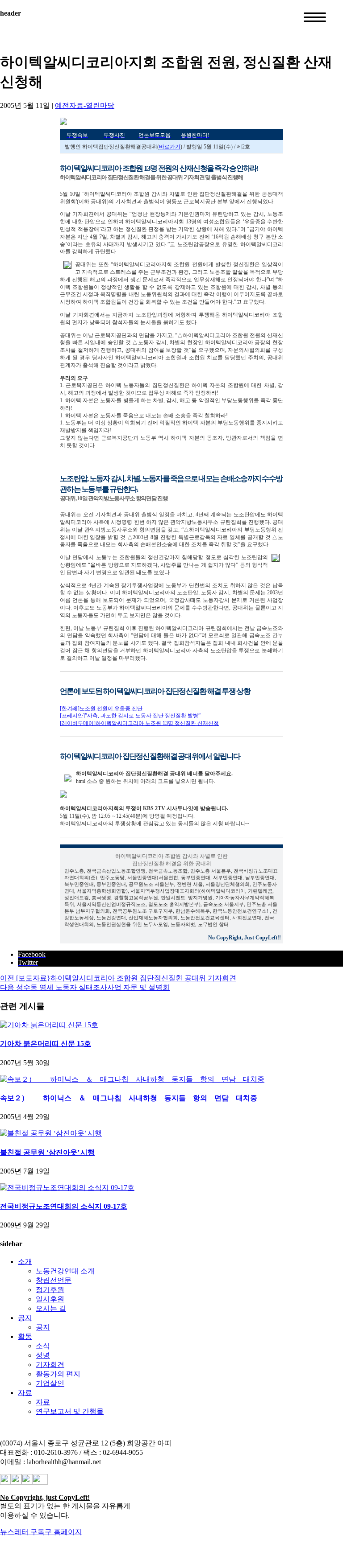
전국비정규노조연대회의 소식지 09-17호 (63, 1206)
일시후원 (50, 1299)
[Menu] (315, 17)
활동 (25, 1336)
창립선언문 (53, 1280)
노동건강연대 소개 (65, 1271)
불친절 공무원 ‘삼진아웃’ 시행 (47, 1152)
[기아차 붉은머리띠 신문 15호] (49, 1025)
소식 (43, 1346)
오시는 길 (51, 1308)
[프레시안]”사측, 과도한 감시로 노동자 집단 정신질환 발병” (130, 715)
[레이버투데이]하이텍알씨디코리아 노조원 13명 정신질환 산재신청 (139, 723)
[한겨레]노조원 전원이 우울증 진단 (101, 708)
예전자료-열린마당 (84, 105)
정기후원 (50, 1289)
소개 (25, 1261)
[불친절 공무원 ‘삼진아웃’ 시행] (51, 1133)
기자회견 (50, 1364)
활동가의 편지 (58, 1374)
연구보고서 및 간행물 (70, 1411)
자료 (25, 1392)
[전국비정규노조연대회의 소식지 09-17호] (67, 1187)
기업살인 (50, 1383)
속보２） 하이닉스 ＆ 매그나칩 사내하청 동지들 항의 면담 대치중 (128, 1098)
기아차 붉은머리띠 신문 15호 (45, 1043)
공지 (25, 1318)
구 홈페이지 (63, 1532)
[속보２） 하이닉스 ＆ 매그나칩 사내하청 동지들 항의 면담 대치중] (132, 1079)
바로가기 (169, 147)
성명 (43, 1355)
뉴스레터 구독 (22, 1532)
